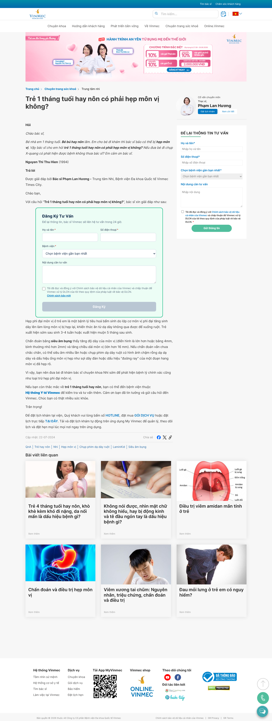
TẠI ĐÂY (51, 421)
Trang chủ (32, 89)
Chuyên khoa (57, 26)
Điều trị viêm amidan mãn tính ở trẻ (210, 509)
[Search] (156, 14)
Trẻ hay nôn (42, 447)
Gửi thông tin (212, 228)
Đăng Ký (99, 307)
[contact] (263, 698)
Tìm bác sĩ (205, 3)
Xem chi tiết (228, 111)
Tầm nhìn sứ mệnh (45, 677)
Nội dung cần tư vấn (54, 262)
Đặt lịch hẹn (75, 695)
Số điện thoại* (190, 157)
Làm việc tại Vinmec (46, 695)
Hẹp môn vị (68, 447)
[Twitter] (165, 437)
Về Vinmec (152, 26)
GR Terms (228, 718)
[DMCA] (219, 688)
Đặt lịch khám (208, 111)
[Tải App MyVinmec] (105, 686)
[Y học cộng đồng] (175, 690)
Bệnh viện (49, 246)
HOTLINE (112, 415)
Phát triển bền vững (125, 26)
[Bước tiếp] (175, 697)
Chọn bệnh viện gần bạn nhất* (201, 170)
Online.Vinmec (214, 26)
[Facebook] (159, 437)
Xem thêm (34, 533)
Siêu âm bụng (137, 447)
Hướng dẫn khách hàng (88, 26)
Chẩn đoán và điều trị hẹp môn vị (60, 592)
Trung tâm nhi (91, 89)
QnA (28, 447)
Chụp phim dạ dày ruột (94, 447)
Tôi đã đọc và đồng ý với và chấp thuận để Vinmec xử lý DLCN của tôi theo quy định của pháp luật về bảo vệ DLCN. (213, 217)
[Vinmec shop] (142, 686)
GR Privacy (213, 718)
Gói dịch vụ (75, 683)
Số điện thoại (109, 229)
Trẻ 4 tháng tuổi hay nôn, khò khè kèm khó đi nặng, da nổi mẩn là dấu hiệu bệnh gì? (59, 511)
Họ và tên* (188, 143)
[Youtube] (167, 677)
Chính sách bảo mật (59, 295)
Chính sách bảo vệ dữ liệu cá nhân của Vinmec (180, 718)
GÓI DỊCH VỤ (144, 415)
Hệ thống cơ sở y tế (46, 683)
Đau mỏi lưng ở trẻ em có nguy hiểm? (211, 592)
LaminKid (119, 447)
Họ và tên (49, 229)
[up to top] (263, 684)
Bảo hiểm (74, 689)
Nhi (55, 447)
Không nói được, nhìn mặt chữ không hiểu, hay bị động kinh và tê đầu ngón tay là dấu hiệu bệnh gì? (135, 514)
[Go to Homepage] (37, 14)
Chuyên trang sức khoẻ (181, 26)
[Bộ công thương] (219, 677)
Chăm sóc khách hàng (228, 3)
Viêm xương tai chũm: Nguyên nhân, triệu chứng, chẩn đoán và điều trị (135, 595)
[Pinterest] (170, 437)
